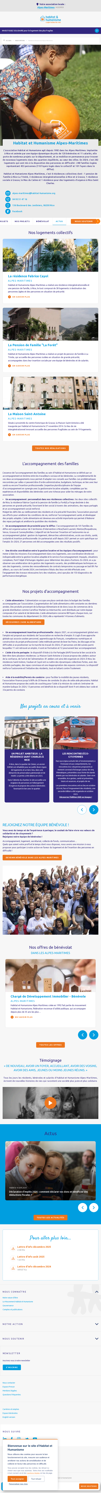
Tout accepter (17, 1478)
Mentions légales (10, 1391)
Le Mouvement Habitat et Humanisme (18, 1302)
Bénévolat (42, 221)
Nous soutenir (89, 1486)
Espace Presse (9, 1387)
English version (9, 1417)
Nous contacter (9, 1383)
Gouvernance (8, 1306)
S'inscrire (12, 1367)
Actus (59, 221)
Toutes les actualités (50, 1218)
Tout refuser (36, 1478)
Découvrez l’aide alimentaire (23, 622)
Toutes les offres (50, 1045)
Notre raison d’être (10, 1298)
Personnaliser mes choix (18, 1484)
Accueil (8, 40)
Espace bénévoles (10, 1413)
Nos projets (22, 221)
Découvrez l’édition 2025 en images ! (75, 797)
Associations (20, 40)
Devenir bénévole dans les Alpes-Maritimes (32, 858)
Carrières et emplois (11, 1409)
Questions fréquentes (12, 1395)
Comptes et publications (12, 1309)
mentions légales (33, 1473)
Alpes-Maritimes (46, 7)
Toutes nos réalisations (50, 448)
